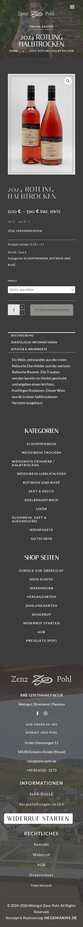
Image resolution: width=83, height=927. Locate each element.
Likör (41, 509)
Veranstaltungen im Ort (41, 804)
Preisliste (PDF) (41, 640)
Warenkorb (41, 588)
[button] (72, 7)
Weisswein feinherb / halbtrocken (33, 463)
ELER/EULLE (41, 794)
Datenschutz (41, 875)
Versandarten (41, 597)
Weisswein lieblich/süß (41, 473)
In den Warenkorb (51, 310)
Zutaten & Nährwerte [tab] (29, 349)
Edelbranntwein (41, 500)
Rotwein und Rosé (41, 482)
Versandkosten (29, 231)
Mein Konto (41, 579)
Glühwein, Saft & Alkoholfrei (29, 519)
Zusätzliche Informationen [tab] (34, 342)
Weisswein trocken (41, 452)
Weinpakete (41, 530)
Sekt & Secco (41, 491)
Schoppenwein (36, 258)
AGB (41, 632)
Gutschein (41, 538)
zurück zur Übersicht (41, 570)
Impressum (41, 885)
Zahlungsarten (42, 605)
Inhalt (12, 280)
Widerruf (41, 614)
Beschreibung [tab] (22, 335)
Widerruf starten (41, 623)
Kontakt (41, 844)
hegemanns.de (60, 918)
